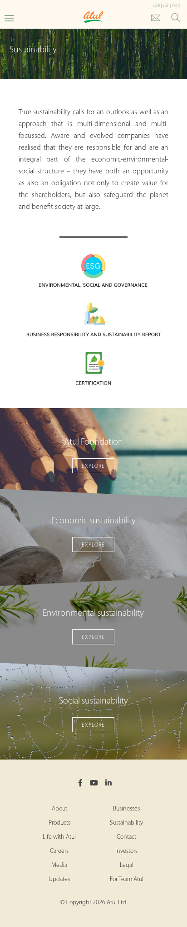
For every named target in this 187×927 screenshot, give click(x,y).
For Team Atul (126, 879)
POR (176, 5)
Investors (126, 851)
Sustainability (126, 823)
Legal (126, 865)
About (59, 808)
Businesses (126, 808)
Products (59, 823)
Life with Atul (59, 837)
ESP (165, 5)
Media (59, 865)
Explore (93, 466)
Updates (59, 879)
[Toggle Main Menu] (9, 17)
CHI (156, 5)
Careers (59, 851)
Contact (126, 837)
